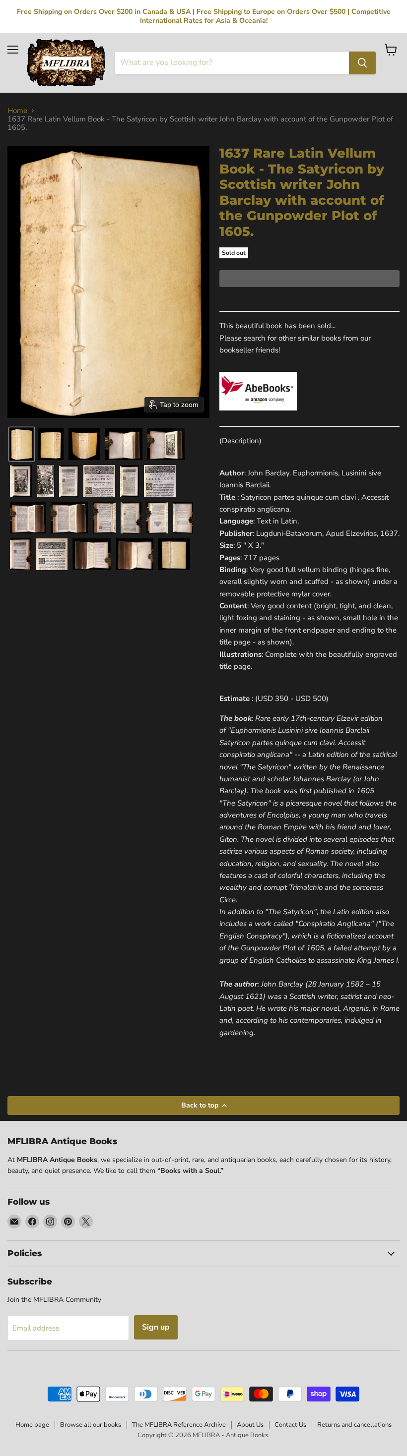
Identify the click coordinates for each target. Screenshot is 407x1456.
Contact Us (290, 1424)
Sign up (156, 1327)
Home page (32, 1424)
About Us (250, 1424)
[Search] (362, 63)
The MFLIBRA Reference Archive (179, 1424)
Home (17, 111)
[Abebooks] (258, 416)
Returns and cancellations (354, 1424)
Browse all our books (90, 1424)
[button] (21, 444)
